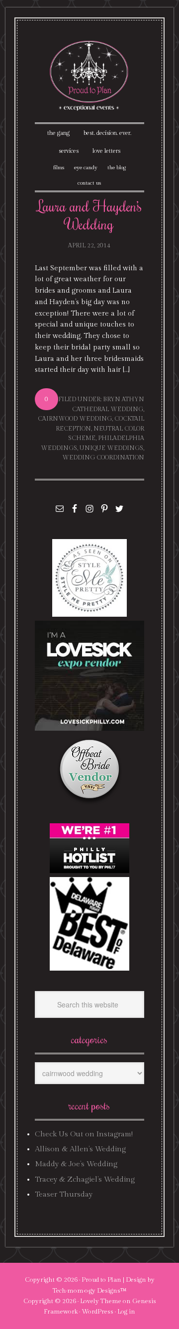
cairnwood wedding (75, 418)
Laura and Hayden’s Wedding (89, 214)
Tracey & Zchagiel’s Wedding (85, 1179)
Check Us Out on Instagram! (84, 1134)
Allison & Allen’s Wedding (80, 1149)
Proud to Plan (101, 1280)
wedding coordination (103, 457)
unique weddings (111, 447)
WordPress (97, 1312)
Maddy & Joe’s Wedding (76, 1164)
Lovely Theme (100, 1301)
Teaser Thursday (63, 1194)
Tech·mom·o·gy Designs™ (90, 1291)
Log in (126, 1312)
